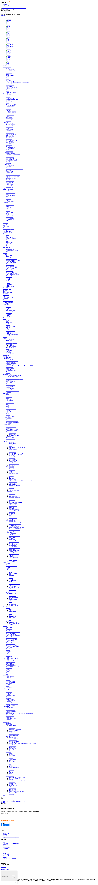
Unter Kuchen (9, 117)
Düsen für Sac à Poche (10, 75)
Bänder (4, 296)
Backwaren (5, 441)
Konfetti (5, 254)
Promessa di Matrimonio (11, 409)
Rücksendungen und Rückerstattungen (11, 843)
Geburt (7, 404)
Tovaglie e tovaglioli (10, 416)
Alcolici (7, 235)
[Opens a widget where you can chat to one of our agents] (9, 877)
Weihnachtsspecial (7, 374)
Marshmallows (9, 313)
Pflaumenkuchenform (10, 147)
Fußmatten (8, 100)
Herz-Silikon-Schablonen (11, 136)
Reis (7, 281)
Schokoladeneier (9, 217)
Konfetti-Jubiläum (9, 271)
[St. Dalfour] (9, 57)
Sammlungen (6, 722)
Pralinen (7, 214)
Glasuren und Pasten (10, 383)
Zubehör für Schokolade (11, 92)
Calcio (7, 398)
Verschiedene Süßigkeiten (11, 437)
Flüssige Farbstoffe (10, 98)
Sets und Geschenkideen (14, 435)
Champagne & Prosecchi (11, 238)
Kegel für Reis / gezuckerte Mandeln (11, 293)
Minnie (7, 406)
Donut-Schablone (9, 127)
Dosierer (7, 74)
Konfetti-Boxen (6, 287)
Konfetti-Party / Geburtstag (11, 273)
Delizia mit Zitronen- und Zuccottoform (14, 169)
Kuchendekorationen (10, 105)
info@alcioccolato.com (5, 869)
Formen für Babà (9, 130)
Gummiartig (8, 307)
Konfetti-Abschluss (10, 268)
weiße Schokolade (10, 221)
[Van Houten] (9, 59)
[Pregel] (8, 53)
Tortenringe (8, 332)
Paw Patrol (8, 407)
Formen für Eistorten (10, 326)
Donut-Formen (9, 170)
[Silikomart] (8, 56)
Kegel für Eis (8, 328)
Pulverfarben (8, 110)
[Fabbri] (8, 34)
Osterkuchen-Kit (9, 367)
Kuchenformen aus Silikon (11, 140)
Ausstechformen (9, 71)
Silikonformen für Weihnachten (12, 391)
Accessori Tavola (9, 359)
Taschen (5, 290)
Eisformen (8, 128)
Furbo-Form (8, 177)
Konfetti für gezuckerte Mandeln (13, 263)
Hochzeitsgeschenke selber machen (10, 658)
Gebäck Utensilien (7, 67)
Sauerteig (8, 197)
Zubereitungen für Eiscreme (12, 334)
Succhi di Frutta (9, 243)
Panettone (5, 224)
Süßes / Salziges (9, 187)
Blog (4, 795)
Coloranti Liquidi (12, 345)
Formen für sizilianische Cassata (12, 176)
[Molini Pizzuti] (9, 46)
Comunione (8, 399)
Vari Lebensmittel (9, 200)
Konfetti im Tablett (10, 265)
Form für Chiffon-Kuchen (11, 171)
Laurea (7, 405)
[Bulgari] (8, 27)
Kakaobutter (8, 207)
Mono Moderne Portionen (11, 143)
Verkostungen (9, 284)
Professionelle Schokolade (11, 215)
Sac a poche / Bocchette (11, 111)
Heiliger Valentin (6, 424)
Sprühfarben (8, 116)
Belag (7, 321)
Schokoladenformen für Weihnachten (14, 159)
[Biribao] (8, 25)
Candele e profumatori (8, 301)
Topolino (8, 415)
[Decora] (8, 32)
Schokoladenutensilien (8, 152)
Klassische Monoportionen (11, 137)
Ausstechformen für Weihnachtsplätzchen (14, 379)
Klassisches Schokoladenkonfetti (13, 260)
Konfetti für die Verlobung (11, 262)
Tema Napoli (8, 413)
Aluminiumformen (10, 69)
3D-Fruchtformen (9, 123)
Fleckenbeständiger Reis (8, 297)
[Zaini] (7, 64)
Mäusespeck (8, 279)
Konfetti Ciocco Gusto (10, 261)
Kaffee (4, 248)
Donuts (7, 256)
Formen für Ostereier (10, 153)
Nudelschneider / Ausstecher (12, 347)
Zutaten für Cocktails (10, 335)
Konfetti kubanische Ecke (11, 266)
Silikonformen (9, 113)
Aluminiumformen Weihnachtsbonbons (14, 375)
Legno (4, 299)
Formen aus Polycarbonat (11, 343)
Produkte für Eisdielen (10, 331)
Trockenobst (8, 199)
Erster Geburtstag (9, 400)
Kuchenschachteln (10, 106)
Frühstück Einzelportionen (8, 229)
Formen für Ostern (10, 133)
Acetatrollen (8, 68)
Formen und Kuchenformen (12, 99)
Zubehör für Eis (9, 333)
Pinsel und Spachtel (10, 81)
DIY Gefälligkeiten (7, 289)
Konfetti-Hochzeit (9, 269)
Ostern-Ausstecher (10, 368)
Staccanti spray (12, 70)
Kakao (7, 206)
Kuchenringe (8, 77)
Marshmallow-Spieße (10, 311)
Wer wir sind (6, 833)
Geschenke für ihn (12, 434)
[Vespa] (7, 61)
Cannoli (7, 167)
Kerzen (7, 76)
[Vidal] (7, 62)
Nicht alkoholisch (9, 242)
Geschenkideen (9, 382)
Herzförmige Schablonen (11, 178)
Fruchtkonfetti (9, 257)
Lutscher (8, 309)
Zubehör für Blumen (10, 119)
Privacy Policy (6, 853)
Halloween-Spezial (7, 417)
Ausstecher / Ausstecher (11, 427)
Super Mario (8, 411)
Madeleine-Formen (10, 142)
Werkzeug (8, 373)
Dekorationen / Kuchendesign (12, 429)
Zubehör (7, 91)
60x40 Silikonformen (10, 124)
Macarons (8, 209)
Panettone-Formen (10, 388)
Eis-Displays (8, 323)
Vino (7, 245)
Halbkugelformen (9, 135)
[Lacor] (7, 38)
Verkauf (5, 338)
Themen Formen (9, 151)
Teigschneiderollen (10, 86)
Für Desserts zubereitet (10, 193)
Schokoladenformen (10, 85)
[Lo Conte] (8, 41)
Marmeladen (5, 223)
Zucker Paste (8, 121)
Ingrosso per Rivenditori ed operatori (11, 837)
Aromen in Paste (9, 191)
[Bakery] (8, 23)
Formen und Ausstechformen (12, 421)
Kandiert (8, 194)
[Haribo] (8, 37)
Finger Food (8, 401)
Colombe (5, 230)
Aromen (7, 190)
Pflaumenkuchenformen (11, 185)
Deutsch (9, 5)
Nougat (7, 213)
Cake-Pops (8, 97)
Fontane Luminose (10, 403)
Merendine (8, 211)
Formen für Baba (9, 173)
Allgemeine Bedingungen (8, 855)
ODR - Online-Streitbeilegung (9, 858)
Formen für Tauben (10, 364)
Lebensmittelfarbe (9, 386)
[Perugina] (8, 52)
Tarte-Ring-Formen (10, 149)
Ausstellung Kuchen (10, 305)
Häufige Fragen (6, 847)
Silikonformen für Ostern (11, 370)
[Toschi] (8, 58)
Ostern (7, 349)
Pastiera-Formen (9, 184)
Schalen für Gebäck (10, 83)
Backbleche (8, 166)
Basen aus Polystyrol (10, 381)
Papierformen (9, 80)
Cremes (4, 227)
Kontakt (5, 835)
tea (6, 244)
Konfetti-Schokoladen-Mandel (12, 274)
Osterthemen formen (10, 157)
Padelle (7, 79)
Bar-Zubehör (8, 320)
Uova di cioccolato (7, 231)
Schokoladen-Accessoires (11, 158)
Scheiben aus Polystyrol (11, 112)
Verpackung (8, 89)
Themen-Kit (5, 393)
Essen (4, 562)
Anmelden (5, 848)
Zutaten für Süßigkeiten (8, 189)
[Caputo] (8, 28)
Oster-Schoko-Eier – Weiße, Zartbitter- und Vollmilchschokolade (19, 365)
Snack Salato (6, 226)
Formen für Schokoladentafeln (12, 155)
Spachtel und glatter (10, 115)
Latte (7, 241)
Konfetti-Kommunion (10, 272)
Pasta (4, 225)
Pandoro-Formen (9, 183)
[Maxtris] (8, 45)
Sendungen (5, 845)
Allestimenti (8, 723)
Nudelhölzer (8, 109)
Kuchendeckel (9, 277)
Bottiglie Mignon (9, 237)
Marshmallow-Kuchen (10, 310)
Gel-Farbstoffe (9, 101)
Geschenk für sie (12, 433)
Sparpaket (8, 283)
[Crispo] (8, 31)
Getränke (5, 233)
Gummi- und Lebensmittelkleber (13, 104)
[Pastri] (7, 51)
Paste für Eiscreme (10, 329)
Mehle (7, 196)
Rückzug (5, 857)
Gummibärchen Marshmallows (12, 422)
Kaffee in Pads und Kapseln (12, 250)
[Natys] (7, 47)
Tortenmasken (9, 88)
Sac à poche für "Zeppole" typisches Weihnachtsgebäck (17, 82)
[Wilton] (8, 63)
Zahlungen (5, 844)
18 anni (7, 394)
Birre (7, 236)
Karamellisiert (6, 304)
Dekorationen (9, 255)
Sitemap (5, 834)
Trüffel (7, 220)
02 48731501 (3, 867)
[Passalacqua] (9, 50)
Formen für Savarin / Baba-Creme (13, 175)
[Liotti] (7, 40)
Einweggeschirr (9, 341)
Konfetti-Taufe (9, 275)
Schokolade (5, 202)
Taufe (7, 412)
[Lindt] (7, 39)
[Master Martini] (9, 44)
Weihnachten (8, 352)
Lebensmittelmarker (10, 107)
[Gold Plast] (8, 35)
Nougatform (8, 146)
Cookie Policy (6, 854)
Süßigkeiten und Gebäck (11, 219)
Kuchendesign (6, 93)
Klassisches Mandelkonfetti (11, 259)
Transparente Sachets (7, 292)
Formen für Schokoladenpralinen (13, 154)
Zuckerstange (9, 316)
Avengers (8, 395)
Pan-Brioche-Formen (10, 182)
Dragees (7, 203)
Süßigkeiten (8, 314)
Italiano (9, 4)
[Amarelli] (8, 19)
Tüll (4, 291)
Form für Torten (9, 129)
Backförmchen (9, 73)
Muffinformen (9, 145)
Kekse (7, 208)
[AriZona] (8, 22)
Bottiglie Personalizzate (8, 302)
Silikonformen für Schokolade (12, 160)
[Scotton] (8, 55)
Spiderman (8, 410)
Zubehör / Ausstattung (10, 353)
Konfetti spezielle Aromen (11, 267)
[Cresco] (8, 29)
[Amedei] (8, 21)
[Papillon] (8, 49)
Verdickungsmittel (9, 118)
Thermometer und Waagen (11, 87)
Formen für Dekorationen (11, 131)
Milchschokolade (9, 212)
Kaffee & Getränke (7, 606)
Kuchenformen (9, 139)
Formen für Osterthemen (11, 363)
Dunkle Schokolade (10, 205)
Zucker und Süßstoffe (10, 201)
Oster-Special (6, 358)
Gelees (7, 103)
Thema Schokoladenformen (12, 161)
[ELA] (7, 33)
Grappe (7, 239)
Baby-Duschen (9, 397)
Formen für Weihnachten (11, 134)
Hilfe (4, 842)
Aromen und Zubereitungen (12, 361)
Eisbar (4, 319)
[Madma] (8, 43)
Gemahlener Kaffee (10, 249)
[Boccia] (8, 26)
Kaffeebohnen (9, 251)
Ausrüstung (8, 94)
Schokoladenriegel (10, 218)
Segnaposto (5, 298)
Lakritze (7, 308)
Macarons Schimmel (10, 141)
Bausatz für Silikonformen (11, 125)
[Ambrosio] (8, 20)
